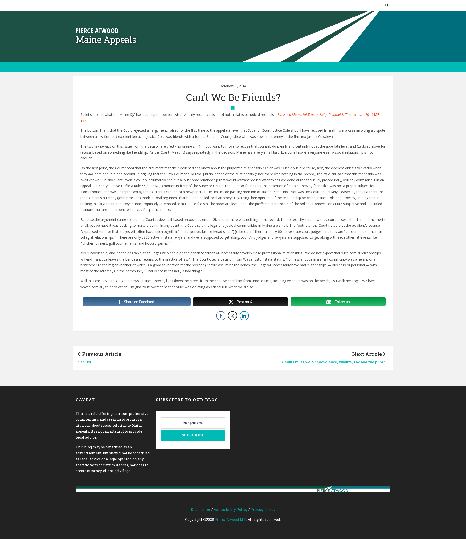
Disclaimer (201, 509)
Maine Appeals (106, 39)
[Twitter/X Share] (232, 315)
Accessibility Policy (231, 509)
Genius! (84, 361)
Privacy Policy (262, 509)
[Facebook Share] (220, 315)
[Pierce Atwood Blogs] (97, 30)
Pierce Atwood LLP (230, 519)
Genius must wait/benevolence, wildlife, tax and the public (334, 361)
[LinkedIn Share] (244, 315)
